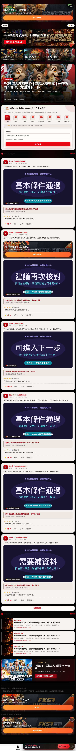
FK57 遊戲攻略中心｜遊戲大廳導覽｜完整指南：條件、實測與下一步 (36, 85)
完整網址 (8, 131)
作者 (9, 688)
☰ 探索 (5, 25)
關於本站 (4, 688)
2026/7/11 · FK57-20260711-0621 (18, 539)
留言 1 (16, 457)
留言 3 (16, 315)
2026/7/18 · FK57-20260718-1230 (18, 163)
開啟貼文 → (29, 224)
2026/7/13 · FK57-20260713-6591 (18, 468)
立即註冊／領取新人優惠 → (46, 676)
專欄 (19, 688)
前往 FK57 (63, 746)
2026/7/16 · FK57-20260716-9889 (18, 234)
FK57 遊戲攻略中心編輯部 (11, 99)
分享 (21, 224)
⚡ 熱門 (71, 25)
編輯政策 (14, 688)
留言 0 (16, 224)
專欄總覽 (72, 614)
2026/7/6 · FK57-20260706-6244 (18, 326)
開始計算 (38, 144)
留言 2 (16, 386)
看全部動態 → (38, 608)
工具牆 (24, 688)
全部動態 (72, 153)
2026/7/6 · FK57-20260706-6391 (18, 397)
